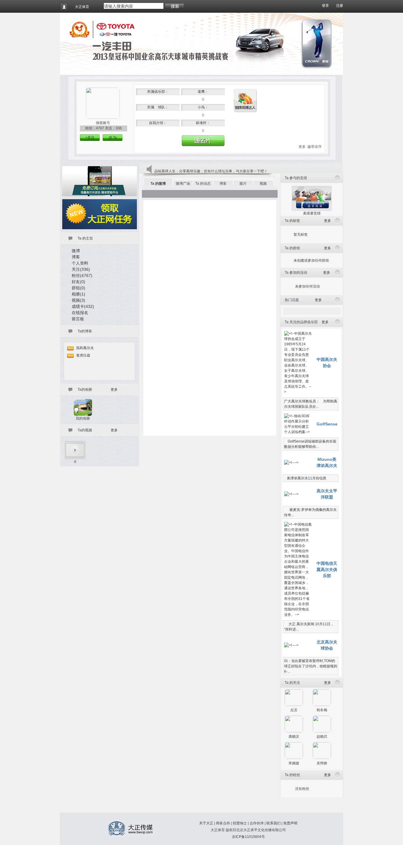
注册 (339, 6)
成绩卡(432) (83, 306)
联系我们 (273, 823)
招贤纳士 (240, 823)
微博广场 (183, 183)
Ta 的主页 (85, 238)
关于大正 (206, 823)
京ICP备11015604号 (248, 837)
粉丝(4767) (82, 275)
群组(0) (78, 287)
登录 (325, 6)
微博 (76, 250)
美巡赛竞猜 (312, 213)
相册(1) (78, 294)
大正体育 (82, 7)
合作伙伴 (257, 823)
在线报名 (80, 312)
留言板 (78, 318)
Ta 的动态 (203, 183)
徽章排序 (314, 147)
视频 (263, 183)
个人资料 (80, 263)
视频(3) (78, 300)
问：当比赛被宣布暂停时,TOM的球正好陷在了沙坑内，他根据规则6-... (310, 666)
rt (75, 462)
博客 (76, 257)
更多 (302, 147)
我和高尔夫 (85, 348)
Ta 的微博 (158, 183)
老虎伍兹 (83, 355)
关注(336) (81, 269)
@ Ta (113, 138)
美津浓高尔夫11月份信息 (305, 478)
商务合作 (223, 823)
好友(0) (78, 281)
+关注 (89, 138)
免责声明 (290, 823)
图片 (243, 183)
